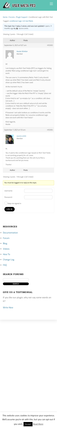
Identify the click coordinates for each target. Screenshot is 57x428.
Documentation (10, 232)
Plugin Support (21, 17)
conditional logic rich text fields (21, 21)
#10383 (50, 45)
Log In (9, 209)
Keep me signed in (14, 203)
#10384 (50, 130)
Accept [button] (28, 424)
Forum (6, 238)
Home (5, 17)
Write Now (8, 307)
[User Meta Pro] (19, 7)
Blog (5, 243)
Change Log (8, 259)
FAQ (5, 265)
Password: (8, 197)
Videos (6, 249)
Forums (12, 17)
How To (6, 254)
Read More (38, 424)
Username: (8, 191)
